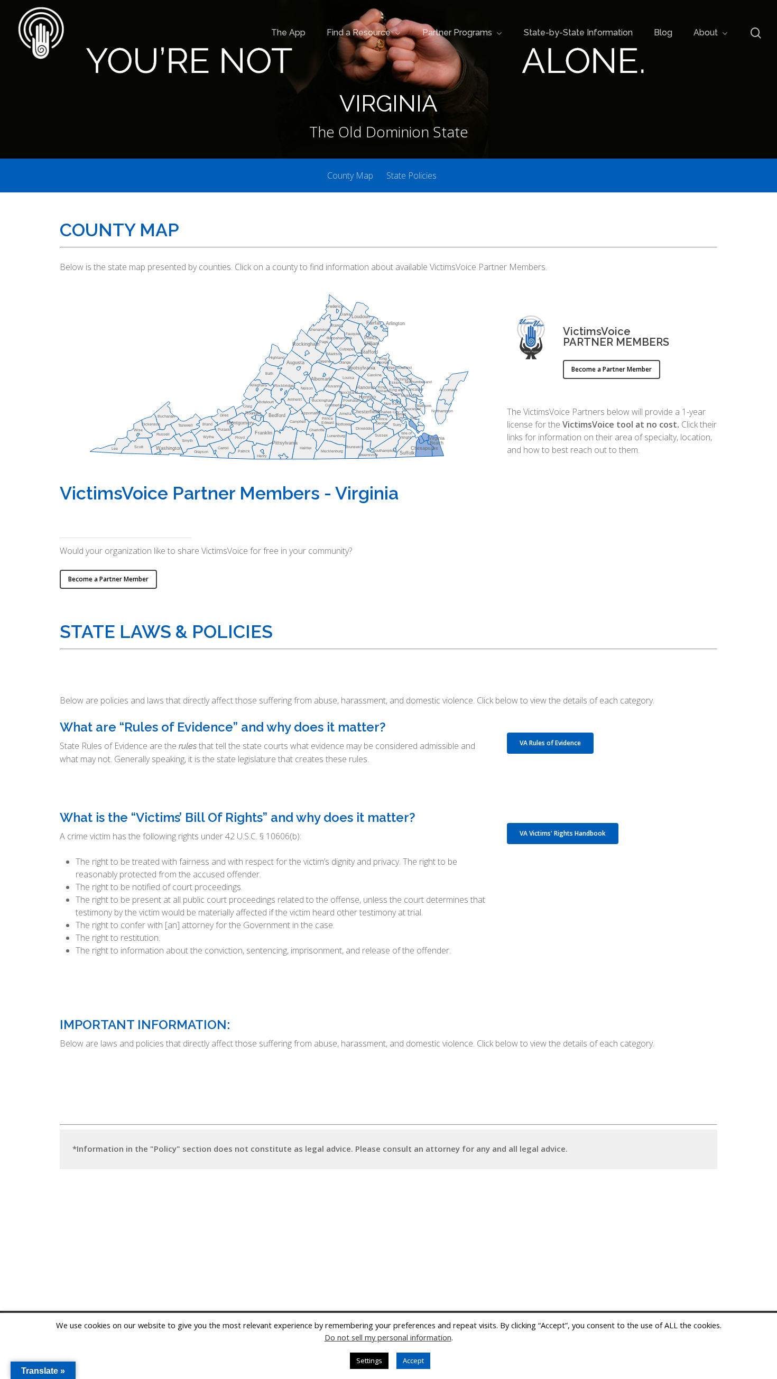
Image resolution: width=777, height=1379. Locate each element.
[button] (611, 369)
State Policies (411, 175)
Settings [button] (369, 1360)
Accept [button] (413, 1360)
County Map (350, 175)
